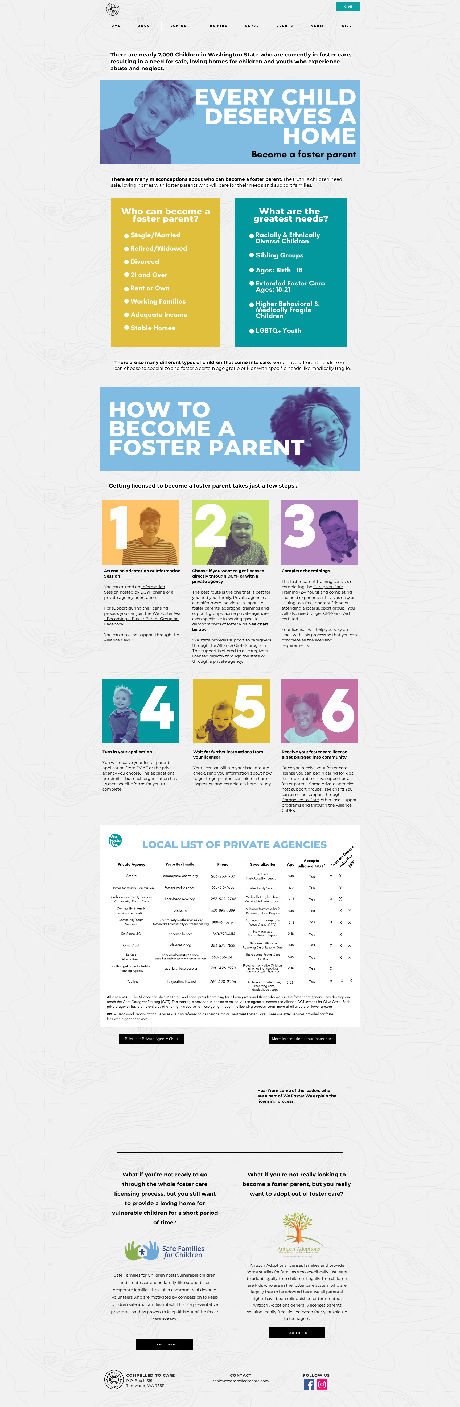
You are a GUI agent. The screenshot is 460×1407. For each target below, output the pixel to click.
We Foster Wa (297, 1095)
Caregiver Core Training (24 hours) (312, 589)
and (324, 592)
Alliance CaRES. (119, 640)
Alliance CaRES (232, 645)
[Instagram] (322, 1384)
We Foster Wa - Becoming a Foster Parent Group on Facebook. (142, 619)
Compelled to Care (300, 799)
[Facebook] (309, 1384)
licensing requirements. (307, 642)
